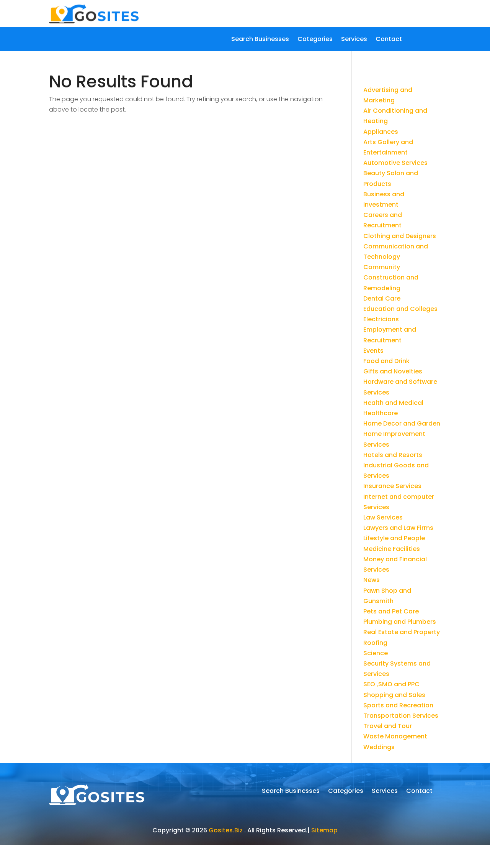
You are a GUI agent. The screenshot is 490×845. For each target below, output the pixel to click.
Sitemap (324, 830)
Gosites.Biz (226, 830)
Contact (389, 39)
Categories (315, 39)
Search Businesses (260, 39)
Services (354, 39)
